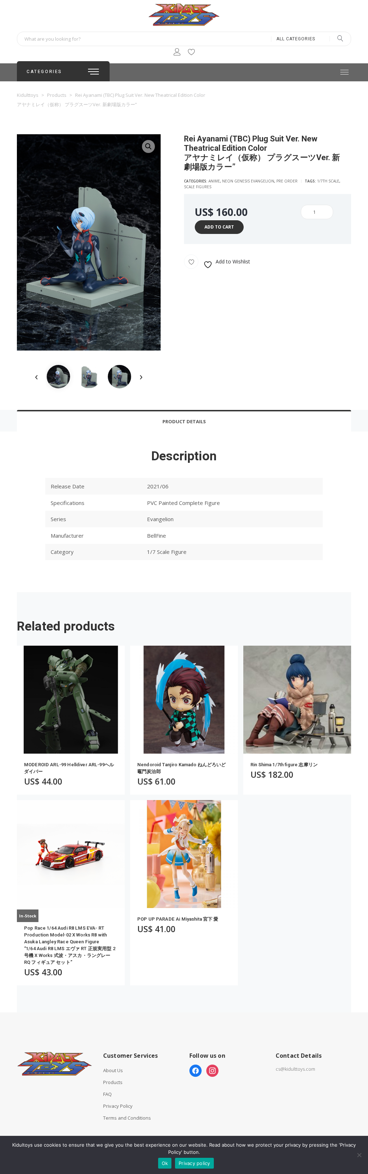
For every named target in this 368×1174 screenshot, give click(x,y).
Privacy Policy (118, 1106)
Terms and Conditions (127, 1118)
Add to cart (219, 227)
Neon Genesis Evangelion (248, 181)
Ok (165, 1163)
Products (113, 1082)
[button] (148, 146)
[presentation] (36, 376)
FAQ (107, 1094)
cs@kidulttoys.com (295, 1069)
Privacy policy (194, 1163)
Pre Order (287, 181)
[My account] (177, 53)
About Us (113, 1070)
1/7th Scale (328, 181)
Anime (214, 181)
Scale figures (197, 186)
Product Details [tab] (184, 421)
